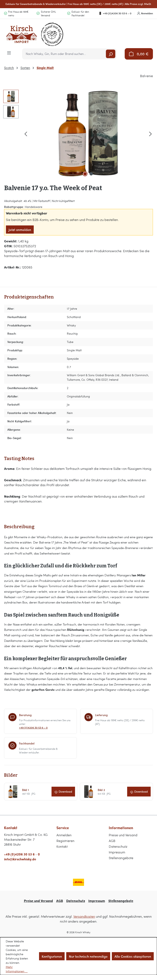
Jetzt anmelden (20, 229)
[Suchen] (110, 54)
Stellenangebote (121, 858)
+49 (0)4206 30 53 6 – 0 (117, 13)
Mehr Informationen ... (17, 969)
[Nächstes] (150, 133)
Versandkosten (84, 916)
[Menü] (9, 52)
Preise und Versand (123, 835)
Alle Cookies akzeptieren (132, 956)
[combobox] (64, 54)
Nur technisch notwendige (88, 956)
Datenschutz (118, 846)
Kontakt (62, 846)
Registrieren (65, 841)
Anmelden (147, 13)
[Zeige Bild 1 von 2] (85, 173)
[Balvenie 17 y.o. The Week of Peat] (88, 133)
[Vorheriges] (26, 133)
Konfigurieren (52, 956)
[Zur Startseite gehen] (34, 34)
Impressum (117, 852)
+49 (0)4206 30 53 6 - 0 (22, 854)
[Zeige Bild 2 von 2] (91, 173)
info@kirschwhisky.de (20, 859)
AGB (112, 841)
